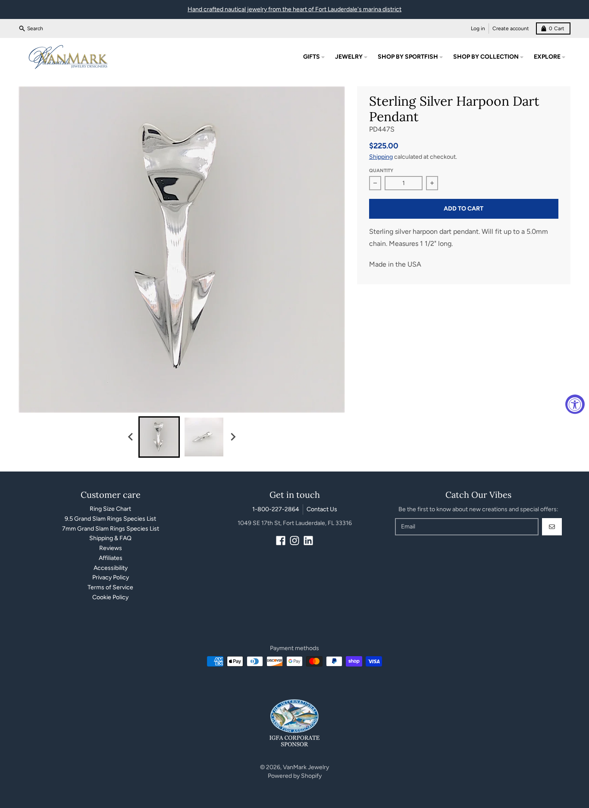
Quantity (381, 170)
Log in (478, 28)
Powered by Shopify (295, 776)
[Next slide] (232, 437)
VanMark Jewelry (306, 767)
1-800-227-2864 (275, 509)
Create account (510, 28)
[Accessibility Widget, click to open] (575, 404)
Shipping (381, 156)
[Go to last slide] (131, 437)
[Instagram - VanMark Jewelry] (294, 540)
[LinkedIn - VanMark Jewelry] (308, 540)
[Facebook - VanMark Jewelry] (281, 540)
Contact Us (322, 509)
